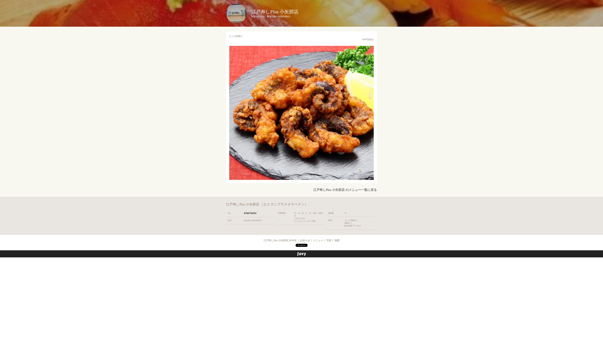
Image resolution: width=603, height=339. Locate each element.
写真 (328, 240)
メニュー (318, 240)
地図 (337, 240)
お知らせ (305, 240)
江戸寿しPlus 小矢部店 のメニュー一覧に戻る (345, 189)
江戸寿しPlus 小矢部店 (275, 11)
